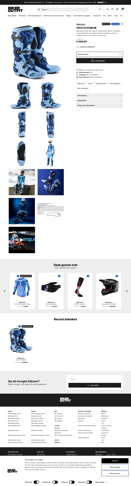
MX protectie (59, 416)
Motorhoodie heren (14, 425)
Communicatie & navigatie (82, 15)
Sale (121, 15)
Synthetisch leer (101, 83)
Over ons (40, 452)
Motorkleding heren (14, 413)
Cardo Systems (106, 425)
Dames (33, 411)
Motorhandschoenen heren (17, 435)
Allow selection (115, 467)
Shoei (103, 421)
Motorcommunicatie (61, 430)
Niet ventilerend (82, 88)
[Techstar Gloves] (51, 287)
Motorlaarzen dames (38, 440)
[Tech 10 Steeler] (21, 340)
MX (104, 15)
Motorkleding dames (38, 413)
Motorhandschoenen (34, 15)
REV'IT (103, 413)
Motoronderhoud (83, 437)
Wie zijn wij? (41, 454)
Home (77, 19)
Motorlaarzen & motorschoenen (54, 15)
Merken (104, 411)
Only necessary (115, 473)
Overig (57, 425)
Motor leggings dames (38, 425)
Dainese (104, 428)
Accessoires (97, 15)
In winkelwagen (99, 61)
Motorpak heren (13, 421)
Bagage (68, 15)
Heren (90, 83)
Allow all (115, 461)
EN (103, 9)
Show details (100, 482)
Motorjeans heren (13, 423)
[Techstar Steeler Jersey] (22, 287)
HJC (102, 423)
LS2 (102, 440)
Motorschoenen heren (15, 442)
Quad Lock (105, 433)
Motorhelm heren (13, 430)
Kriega (103, 435)
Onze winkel (70, 452)
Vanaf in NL (35, 2)
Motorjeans (81, 418)
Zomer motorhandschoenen (87, 425)
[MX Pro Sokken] (80, 287)
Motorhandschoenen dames (40, 435)
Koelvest (81, 421)
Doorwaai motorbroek (85, 416)
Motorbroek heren (14, 418)
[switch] (55, 482)
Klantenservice (13, 452)
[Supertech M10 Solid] (108, 287)
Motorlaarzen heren (14, 440)
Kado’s (110, 15)
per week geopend (54, 2)
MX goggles (59, 421)
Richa (103, 437)
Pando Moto (105, 430)
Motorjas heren (13, 416)
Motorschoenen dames (38, 442)
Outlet (57, 440)
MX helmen (58, 418)
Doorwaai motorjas (84, 413)
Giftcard (57, 442)
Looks (116, 15)
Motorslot (58, 433)
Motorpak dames (36, 421)
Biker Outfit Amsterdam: (80, 2)
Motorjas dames (36, 416)
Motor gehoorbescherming (63, 435)
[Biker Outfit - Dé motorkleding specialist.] (15, 11)
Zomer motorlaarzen (84, 430)
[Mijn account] (117, 10)
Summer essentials (84, 411)
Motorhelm (22, 15)
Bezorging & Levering (15, 454)
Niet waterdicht (115, 83)
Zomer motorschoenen (85, 433)
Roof (102, 442)
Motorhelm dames (37, 430)
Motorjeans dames (37, 423)
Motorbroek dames (37, 418)
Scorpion (104, 418)
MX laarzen (58, 413)
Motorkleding (12, 15)
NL (100, 9)
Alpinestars (80, 24)
